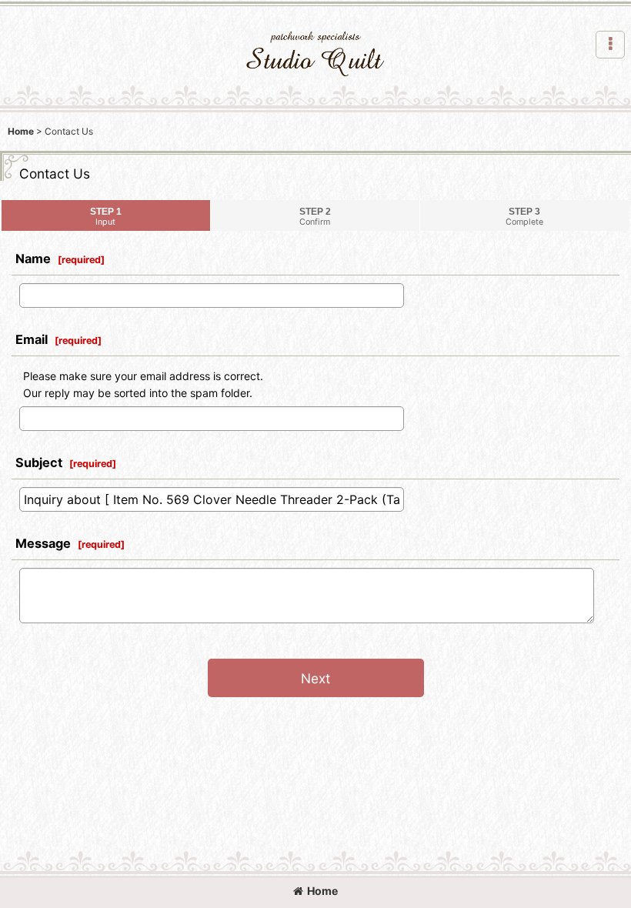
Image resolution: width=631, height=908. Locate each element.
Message (43, 543)
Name (33, 258)
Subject (38, 462)
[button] (610, 44)
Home (322, 890)
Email (31, 339)
